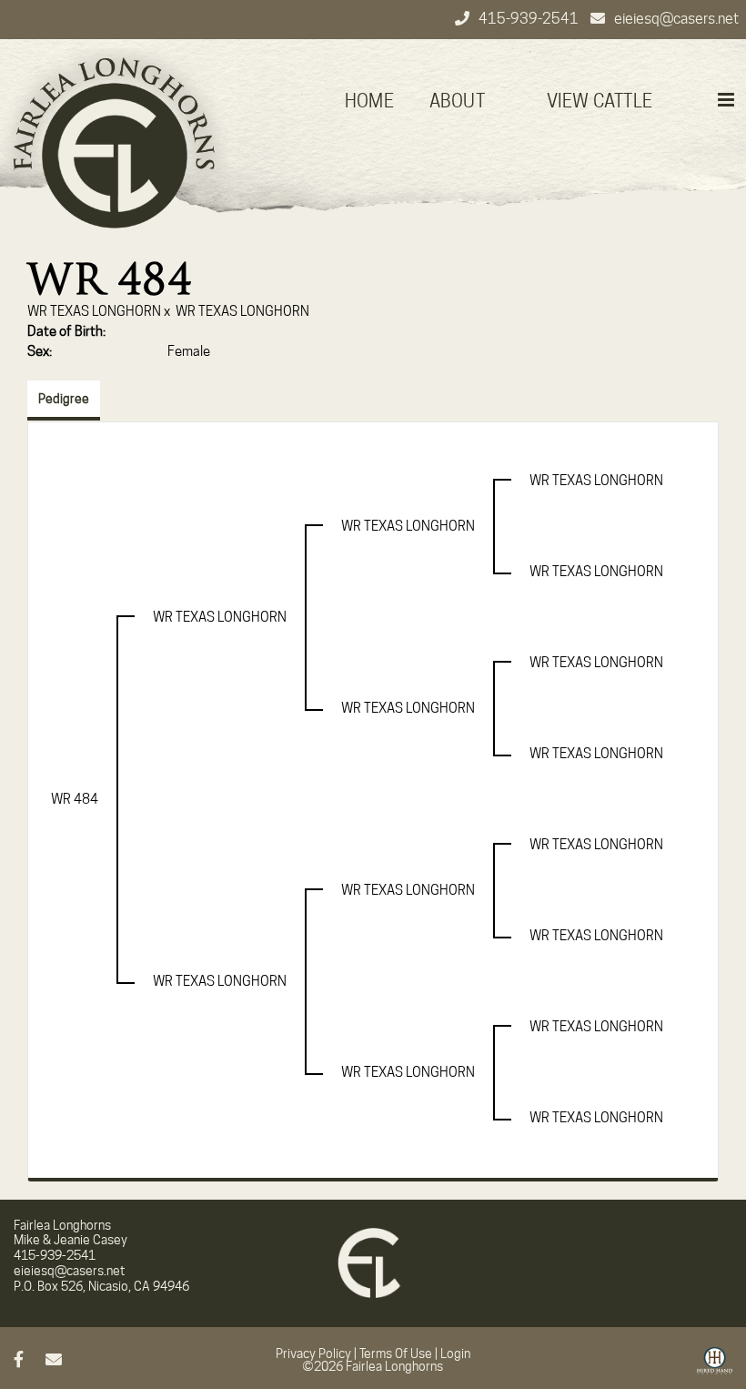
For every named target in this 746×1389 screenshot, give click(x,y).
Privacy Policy (313, 1353)
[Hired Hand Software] (714, 1367)
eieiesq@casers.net (676, 18)
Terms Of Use (395, 1353)
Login (455, 1353)
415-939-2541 (530, 18)
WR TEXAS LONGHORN (94, 311)
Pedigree (63, 398)
